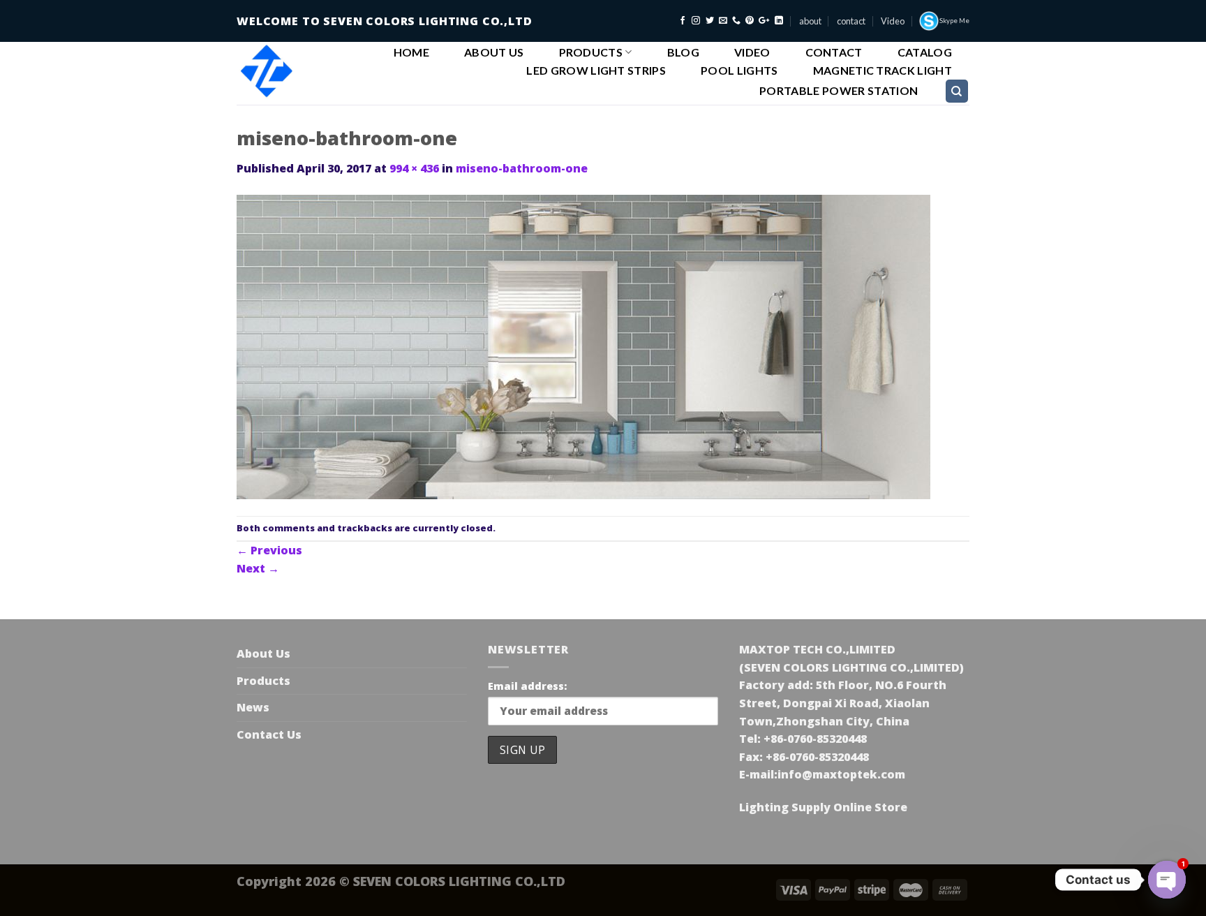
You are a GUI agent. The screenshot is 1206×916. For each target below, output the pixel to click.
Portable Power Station (838, 90)
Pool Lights (739, 70)
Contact (834, 52)
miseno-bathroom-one (522, 168)
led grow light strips (596, 70)
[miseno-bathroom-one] (583, 345)
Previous (269, 550)
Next (258, 568)
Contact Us (269, 734)
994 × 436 (414, 168)
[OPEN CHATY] (1167, 880)
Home (411, 52)
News (253, 707)
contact (851, 21)
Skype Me (954, 20)
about (810, 21)
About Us (494, 52)
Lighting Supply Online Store (823, 807)
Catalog (925, 52)
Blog (683, 52)
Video (892, 21)
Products (591, 52)
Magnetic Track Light (882, 70)
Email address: (527, 686)
